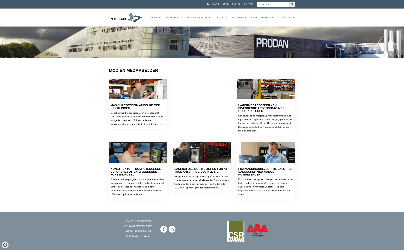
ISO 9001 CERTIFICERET (138, 221)
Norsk (225, 4)
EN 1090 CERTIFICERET (138, 236)
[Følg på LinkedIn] (172, 229)
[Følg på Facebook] (163, 229)
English (236, 4)
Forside (156, 17)
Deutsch (249, 4)
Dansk (215, 4)
